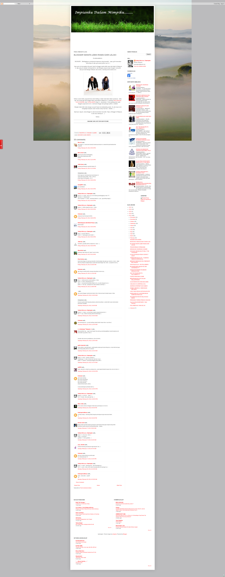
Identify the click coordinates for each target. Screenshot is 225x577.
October (132, 221)
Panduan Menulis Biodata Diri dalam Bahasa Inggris (127, 527)
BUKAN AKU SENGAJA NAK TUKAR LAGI (140, 241)
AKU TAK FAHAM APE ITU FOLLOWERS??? (142, 127)
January (132, 308)
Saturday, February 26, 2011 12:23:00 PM (88, 371)
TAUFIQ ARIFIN (91, 102)
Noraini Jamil (81, 422)
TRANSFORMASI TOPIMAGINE (137, 247)
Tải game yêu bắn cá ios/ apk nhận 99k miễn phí (86, 547)
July (131, 227)
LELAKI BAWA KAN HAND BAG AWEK (139, 281)
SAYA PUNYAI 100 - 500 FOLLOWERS (139, 264)
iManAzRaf (80, 250)
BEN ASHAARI (117, 100)
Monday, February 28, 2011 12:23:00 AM (87, 469)
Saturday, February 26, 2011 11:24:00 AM (87, 324)
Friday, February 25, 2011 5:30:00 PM (87, 245)
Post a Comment (80, 482)
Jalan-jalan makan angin (81, 557)
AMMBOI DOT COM (120, 514)
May (131, 231)
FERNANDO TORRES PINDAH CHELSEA (140, 300)
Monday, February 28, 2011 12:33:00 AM (87, 479)
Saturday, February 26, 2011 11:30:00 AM (87, 340)
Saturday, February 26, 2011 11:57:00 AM (87, 362)
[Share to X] (106, 133)
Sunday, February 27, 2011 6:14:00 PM (87, 458)
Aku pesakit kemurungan (81, 542)
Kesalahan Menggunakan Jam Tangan (84, 519)
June (131, 229)
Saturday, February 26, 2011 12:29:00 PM (88, 399)
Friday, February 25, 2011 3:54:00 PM (87, 209)
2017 (130, 207)
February (132, 238)
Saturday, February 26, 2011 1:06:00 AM (87, 305)
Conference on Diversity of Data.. (83, 503)
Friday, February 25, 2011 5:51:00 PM (87, 254)
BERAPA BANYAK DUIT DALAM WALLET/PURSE (137, 279)
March (132, 235)
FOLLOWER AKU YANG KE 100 (137, 305)
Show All (109, 527)
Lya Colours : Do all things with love (84, 507)
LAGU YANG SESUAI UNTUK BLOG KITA (140, 291)
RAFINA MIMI (79, 545)
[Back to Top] (224, 576)
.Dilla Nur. (80, 241)
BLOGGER (80, 134)
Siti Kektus (78, 518)
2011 (130, 215)
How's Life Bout (79, 512)
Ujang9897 (80, 184)
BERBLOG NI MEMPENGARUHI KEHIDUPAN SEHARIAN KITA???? (143, 183)
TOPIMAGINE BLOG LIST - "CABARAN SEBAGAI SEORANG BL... (139, 258)
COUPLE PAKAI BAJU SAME (137, 276)
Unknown (80, 214)
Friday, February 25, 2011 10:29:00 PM (87, 264)
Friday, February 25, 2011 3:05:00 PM (87, 148)
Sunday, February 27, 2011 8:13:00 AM (87, 440)
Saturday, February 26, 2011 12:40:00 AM (87, 295)
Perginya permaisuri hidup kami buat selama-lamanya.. (87, 508)
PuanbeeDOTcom (80, 540)
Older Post (119, 485)
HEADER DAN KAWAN (135, 239)
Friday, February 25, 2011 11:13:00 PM (87, 273)
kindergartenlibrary (82, 412)
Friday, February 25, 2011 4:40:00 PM (87, 226)
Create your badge (131, 78)
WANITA (89, 134)
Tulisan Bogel (79, 523)
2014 (130, 209)
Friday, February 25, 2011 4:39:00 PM (87, 218)
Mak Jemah (81, 152)
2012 (130, 213)
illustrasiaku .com (120, 525)
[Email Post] (100, 132)
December (133, 217)
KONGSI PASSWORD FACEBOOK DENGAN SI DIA (143, 139)
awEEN (79, 367)
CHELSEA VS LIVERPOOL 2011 (138, 284)
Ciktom (117, 507)
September (133, 223)
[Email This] (103, 133)
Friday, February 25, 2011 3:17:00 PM (87, 168)
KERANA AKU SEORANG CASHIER (138, 249)
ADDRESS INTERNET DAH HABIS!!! (139, 286)
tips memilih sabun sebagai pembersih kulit (85, 524)
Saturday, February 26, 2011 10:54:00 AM (87, 315)
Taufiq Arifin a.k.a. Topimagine (85, 132)
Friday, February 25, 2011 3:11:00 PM (87, 159)
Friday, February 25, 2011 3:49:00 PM (87, 180)
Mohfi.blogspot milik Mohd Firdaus (86, 222)
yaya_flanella (81, 444)
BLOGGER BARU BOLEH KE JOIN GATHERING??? (138, 267)
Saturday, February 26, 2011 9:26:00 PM (87, 418)
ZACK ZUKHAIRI (80, 102)
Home (98, 485)
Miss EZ (80, 142)
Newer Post (77, 485)
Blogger (125, 534)
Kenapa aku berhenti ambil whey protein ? (125, 503)
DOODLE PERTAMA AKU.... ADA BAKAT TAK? (142, 172)
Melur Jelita (81, 403)
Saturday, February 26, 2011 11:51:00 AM (87, 350)
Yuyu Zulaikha (119, 520)
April (131, 233)
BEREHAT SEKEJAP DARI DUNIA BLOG (142, 106)
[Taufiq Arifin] (128, 76)
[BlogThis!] (104, 133)
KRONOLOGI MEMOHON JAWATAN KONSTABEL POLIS (143, 150)
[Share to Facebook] (108, 133)
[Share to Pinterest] (109, 133)
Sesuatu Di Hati (79, 562)
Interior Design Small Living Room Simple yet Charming (87, 514)
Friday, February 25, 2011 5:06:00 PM (87, 237)
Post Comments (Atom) (85, 488)
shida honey (81, 164)
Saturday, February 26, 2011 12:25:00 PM (88, 388)
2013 (130, 211)
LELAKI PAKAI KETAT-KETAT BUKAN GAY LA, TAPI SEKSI (143, 162)
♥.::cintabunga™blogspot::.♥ (85, 329)
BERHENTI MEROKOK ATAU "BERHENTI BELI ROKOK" (143, 96)
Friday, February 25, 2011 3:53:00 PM (87, 200)
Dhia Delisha (81, 259)
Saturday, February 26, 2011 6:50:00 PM (87, 407)
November (133, 219)
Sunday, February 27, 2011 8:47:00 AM (87, 448)
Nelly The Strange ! (80, 502)
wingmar (115, 534)
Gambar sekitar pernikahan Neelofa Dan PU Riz (86, 552)
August (132, 225)
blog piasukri (79, 556)
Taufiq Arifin (129, 73)
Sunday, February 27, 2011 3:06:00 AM (87, 428)
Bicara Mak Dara (80, 551)
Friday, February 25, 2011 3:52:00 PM (87, 188)
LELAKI (84, 134)
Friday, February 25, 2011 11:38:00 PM (87, 286)
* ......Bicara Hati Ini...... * (81, 561)
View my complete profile (140, 66)
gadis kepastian (82, 345)
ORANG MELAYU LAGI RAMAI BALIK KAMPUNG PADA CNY (139, 294)
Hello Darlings (119, 521)
